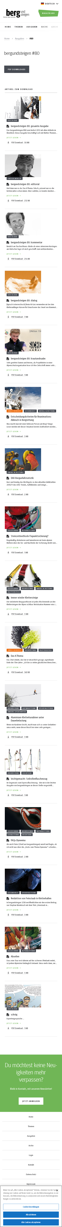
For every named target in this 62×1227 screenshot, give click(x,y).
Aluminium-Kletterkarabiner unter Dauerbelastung (27, 718)
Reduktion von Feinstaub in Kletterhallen (31, 898)
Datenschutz (31, 1174)
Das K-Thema (17, 656)
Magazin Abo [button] (48, 13)
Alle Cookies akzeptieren (30, 1222)
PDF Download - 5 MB (19, 972)
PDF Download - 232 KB (20, 200)
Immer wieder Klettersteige (24, 597)
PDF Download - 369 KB (20, 672)
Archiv (31, 1145)
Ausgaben (19, 38)
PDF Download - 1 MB (19, 375)
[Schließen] (57, 1190)
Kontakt (31, 1164)
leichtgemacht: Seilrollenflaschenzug (29, 778)
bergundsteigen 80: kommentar (26, 242)
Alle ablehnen (31, 1214)
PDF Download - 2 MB (19, 494)
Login (31, 1155)
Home (7, 38)
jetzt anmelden (31, 1101)
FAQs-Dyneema (18, 840)
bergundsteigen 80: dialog (24, 300)
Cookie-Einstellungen (31, 1206)
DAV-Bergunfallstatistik (22, 478)
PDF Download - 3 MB (19, 436)
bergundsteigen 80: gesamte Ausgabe (29, 126)
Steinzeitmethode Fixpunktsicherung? (29, 536)
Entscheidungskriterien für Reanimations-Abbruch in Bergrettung (31, 418)
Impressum (31, 1184)
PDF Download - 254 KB (20, 258)
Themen (31, 1126)
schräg (14, 1014)
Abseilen (15, 956)
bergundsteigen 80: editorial (25, 184)
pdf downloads (17, 69)
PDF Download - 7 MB (19, 316)
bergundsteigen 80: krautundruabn (28, 358)
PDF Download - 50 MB (20, 142)
